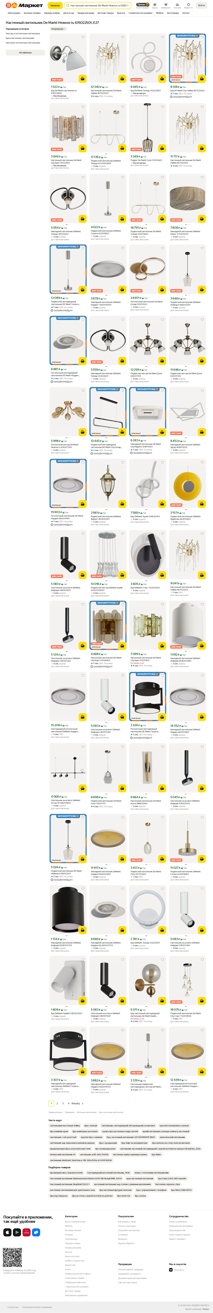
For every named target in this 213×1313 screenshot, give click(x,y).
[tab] (14, 13)
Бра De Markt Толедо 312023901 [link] (146, 90)
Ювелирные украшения (76, 1295)
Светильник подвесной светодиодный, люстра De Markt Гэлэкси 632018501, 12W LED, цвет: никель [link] (147, 1085)
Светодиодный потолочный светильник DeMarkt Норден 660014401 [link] (64, 730)
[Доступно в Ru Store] (36, 1236)
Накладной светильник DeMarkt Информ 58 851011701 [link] (66, 944)
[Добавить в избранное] (83, 37)
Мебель (68, 1226)
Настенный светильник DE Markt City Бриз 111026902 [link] (106, 659)
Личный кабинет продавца (130, 1269)
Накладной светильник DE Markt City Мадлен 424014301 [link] (146, 445)
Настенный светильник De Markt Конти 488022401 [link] (146, 802)
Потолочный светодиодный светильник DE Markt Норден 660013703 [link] (64, 374)
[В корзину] (82, 78)
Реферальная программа (181, 1226)
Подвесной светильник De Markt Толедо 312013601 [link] (146, 232)
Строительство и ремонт (77, 1287)
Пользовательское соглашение (37, 1307)
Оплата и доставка (127, 1226)
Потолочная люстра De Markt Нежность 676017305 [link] (64, 445)
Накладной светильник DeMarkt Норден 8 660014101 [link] (106, 872)
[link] (65, 1125)
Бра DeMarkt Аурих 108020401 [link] (145, 516)
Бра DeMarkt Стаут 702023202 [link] (145, 588)
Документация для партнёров (132, 1278)
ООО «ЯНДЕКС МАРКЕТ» (198, 1305)
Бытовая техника (73, 1230)
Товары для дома (73, 1248)
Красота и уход (72, 1256)
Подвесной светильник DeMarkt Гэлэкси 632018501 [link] (106, 232)
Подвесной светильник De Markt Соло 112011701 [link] (106, 802)
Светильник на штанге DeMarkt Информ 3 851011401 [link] (185, 944)
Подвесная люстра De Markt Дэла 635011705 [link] (146, 374)
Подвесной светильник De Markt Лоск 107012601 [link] (146, 872)
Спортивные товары (74, 1278)
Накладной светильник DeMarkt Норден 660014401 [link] (185, 730)
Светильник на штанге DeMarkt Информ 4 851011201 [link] (65, 659)
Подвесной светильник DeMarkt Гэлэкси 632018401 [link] (185, 872)
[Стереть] (128, 5)
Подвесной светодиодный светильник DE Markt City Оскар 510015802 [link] (106, 446)
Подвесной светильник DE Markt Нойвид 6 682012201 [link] (66, 872)
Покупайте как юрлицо (129, 1230)
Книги (68, 1269)
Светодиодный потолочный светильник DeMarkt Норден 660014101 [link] (183, 1084)
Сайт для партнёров (127, 1282)
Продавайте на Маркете (129, 1274)
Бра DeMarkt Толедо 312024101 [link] (145, 943)
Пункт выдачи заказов (179, 1235)
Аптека (68, 1252)
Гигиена (69, 1235)
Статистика (13, 1307)
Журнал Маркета (126, 1243)
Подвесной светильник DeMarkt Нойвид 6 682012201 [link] (185, 303)
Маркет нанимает (177, 1239)
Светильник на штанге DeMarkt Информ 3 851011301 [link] (105, 730)
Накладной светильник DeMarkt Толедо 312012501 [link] (66, 232)
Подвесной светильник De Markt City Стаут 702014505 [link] (185, 1014)
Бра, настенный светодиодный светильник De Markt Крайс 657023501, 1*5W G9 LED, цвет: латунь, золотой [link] (145, 1014)
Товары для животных (75, 1282)
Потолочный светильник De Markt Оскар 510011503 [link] (147, 302)
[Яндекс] (206, 1309)
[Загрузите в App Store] (7, 1236)
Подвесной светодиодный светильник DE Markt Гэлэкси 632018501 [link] (65, 303)
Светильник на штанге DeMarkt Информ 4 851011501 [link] (65, 589)
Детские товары (73, 1291)
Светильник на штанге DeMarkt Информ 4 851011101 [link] (185, 802)
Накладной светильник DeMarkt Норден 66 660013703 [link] (106, 944)
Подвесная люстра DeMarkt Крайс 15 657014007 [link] (107, 589)
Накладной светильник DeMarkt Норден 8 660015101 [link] (106, 1085)
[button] (58, 29)
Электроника (71, 1239)
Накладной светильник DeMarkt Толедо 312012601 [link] (106, 374)
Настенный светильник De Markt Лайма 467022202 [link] (106, 91)
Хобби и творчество (74, 1261)
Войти (201, 5)
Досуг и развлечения (75, 1222)
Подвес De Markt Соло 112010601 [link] (146, 160)
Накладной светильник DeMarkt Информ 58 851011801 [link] (185, 659)
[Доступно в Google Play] (17, 1236)
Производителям (177, 1230)
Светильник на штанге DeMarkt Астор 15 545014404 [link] (65, 801)
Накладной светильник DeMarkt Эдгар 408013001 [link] (185, 445)
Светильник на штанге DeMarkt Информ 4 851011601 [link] (105, 1014)
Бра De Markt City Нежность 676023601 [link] (64, 91)
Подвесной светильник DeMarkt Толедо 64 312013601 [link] (106, 162)
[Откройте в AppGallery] (26, 1236)
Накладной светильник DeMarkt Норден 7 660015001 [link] (106, 303)
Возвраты (122, 1239)
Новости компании (178, 1222)
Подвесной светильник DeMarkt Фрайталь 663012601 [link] (185, 517)
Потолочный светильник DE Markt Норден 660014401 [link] (67, 517)
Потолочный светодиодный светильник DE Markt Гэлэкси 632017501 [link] (144, 730)
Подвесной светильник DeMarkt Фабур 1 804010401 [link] (106, 517)
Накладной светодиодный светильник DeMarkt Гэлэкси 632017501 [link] (64, 1084)
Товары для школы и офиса (77, 1274)
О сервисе (123, 1235)
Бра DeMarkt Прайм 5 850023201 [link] (66, 1013)
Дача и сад (70, 1265)
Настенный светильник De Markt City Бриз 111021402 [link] (66, 161)
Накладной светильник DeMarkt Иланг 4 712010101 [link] (185, 232)
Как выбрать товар (127, 1222)
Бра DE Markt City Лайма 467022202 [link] (187, 90)
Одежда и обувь (72, 1243)
